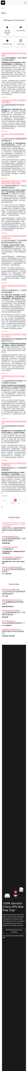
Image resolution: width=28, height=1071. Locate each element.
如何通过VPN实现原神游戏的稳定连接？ (12, 567)
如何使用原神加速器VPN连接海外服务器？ (13, 557)
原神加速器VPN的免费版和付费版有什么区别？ (13, 335)
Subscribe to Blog (2, 507)
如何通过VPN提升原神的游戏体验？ (11, 589)
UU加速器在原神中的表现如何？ (10, 547)
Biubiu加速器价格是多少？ (9, 621)
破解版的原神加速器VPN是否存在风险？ (12, 600)
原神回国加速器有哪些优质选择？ (10, 536)
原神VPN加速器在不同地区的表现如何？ (13, 286)
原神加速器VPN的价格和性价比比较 (11, 629)
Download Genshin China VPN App (14, 931)
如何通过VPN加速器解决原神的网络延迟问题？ (13, 237)
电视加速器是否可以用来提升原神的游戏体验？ (13, 464)
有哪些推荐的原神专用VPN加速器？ (13, 377)
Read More (4, 97)
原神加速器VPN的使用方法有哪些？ (11, 610)
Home (2, 8)
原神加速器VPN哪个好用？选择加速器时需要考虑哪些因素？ (13, 182)
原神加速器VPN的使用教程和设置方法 (13, 422)
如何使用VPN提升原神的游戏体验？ (13, 135)
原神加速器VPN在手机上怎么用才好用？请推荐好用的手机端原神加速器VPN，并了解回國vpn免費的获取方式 (13, 524)
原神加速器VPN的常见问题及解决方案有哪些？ (13, 101)
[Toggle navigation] (25, 2)
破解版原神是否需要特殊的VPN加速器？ (13, 54)
